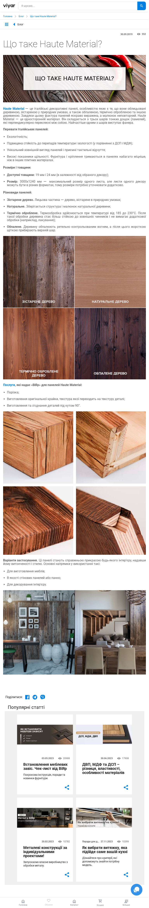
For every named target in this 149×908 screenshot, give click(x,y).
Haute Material (13, 108)
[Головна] (9, 6)
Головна (7, 16)
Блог (21, 16)
